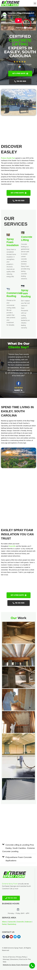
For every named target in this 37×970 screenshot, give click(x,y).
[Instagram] (7, 936)
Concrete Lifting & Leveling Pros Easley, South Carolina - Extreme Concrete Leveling (18, 848)
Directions (14, 959)
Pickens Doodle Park (8, 158)
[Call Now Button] (32, 965)
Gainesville (12, 922)
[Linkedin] (19, 936)
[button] (35, 3)
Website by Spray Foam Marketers (16, 965)
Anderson (28, 922)
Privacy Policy (21, 957)
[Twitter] (15, 936)
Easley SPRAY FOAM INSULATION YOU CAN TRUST (17, 534)
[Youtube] (11, 936)
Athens (4, 922)
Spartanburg (12, 924)
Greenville (12, 546)
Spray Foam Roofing (26, 293)
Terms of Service (9, 957)
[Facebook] (3, 936)
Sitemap (6, 959)
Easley (4, 924)
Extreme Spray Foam (10, 884)
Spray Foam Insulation (13, 242)
